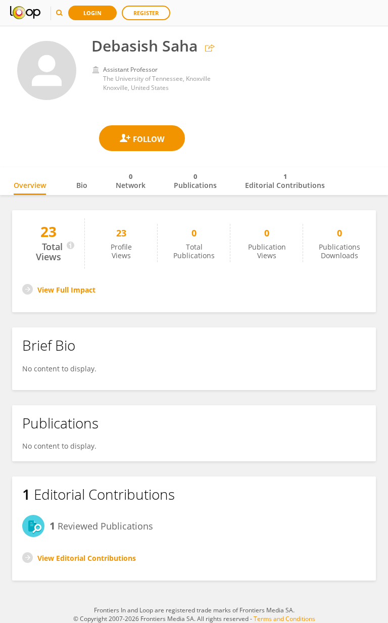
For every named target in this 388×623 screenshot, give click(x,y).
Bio (81, 185)
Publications (195, 181)
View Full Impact (66, 290)
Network (131, 181)
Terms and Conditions (284, 618)
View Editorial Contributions (86, 558)
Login (92, 13)
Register (146, 13)
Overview (30, 185)
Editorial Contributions (285, 181)
